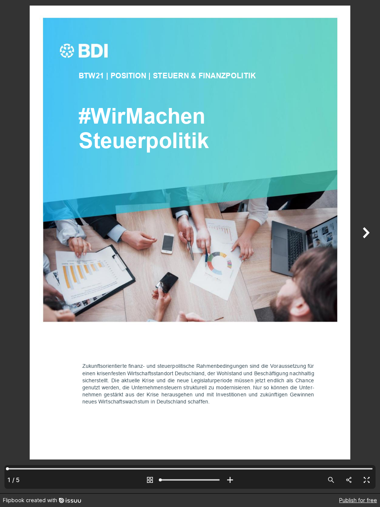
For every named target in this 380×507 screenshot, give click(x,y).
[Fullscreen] (366, 479)
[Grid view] (149, 479)
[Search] (331, 479)
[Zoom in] (230, 479)
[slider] (190, 480)
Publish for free (358, 500)
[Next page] (365, 246)
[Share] (348, 479)
